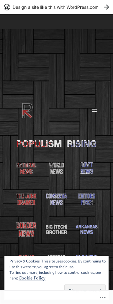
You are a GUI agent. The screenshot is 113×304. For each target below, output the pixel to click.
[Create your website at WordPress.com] (56, 7)
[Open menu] (94, 110)
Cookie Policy (32, 278)
